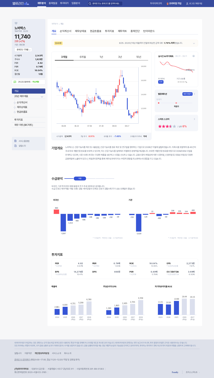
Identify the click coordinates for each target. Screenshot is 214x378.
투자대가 (64, 3)
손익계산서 (22, 102)
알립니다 (22, 146)
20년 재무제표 (21, 96)
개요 (16, 91)
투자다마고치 (156, 3)
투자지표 (18, 119)
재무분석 (41, 3)
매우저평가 (187, 94)
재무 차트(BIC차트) (23, 124)
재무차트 (122, 31)
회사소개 (67, 353)
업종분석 (76, 3)
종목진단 (135, 31)
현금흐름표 (22, 111)
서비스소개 (56, 353)
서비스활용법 (24, 141)
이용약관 (28, 353)
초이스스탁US (191, 372)
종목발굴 (53, 3)
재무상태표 (22, 107)
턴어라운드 (149, 31)
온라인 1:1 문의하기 (22, 359)
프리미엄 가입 (175, 3)
